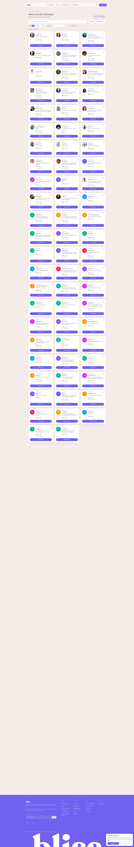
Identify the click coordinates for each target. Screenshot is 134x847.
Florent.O (64, 71)
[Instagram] (27, 823)
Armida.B (38, 358)
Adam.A (90, 179)
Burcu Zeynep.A (92, 321)
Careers (75, 813)
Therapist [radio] (38, 25)
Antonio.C (64, 303)
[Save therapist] (51, 33)
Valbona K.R (91, 393)
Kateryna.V (65, 233)
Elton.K (38, 233)
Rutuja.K (64, 286)
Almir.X (38, 393)
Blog (74, 811)
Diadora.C (90, 303)
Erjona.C (64, 215)
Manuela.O (38, 303)
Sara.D (37, 375)
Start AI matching (100, 16)
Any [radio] (33, 25)
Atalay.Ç (64, 375)
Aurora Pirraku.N (66, 269)
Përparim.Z (39, 108)
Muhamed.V (39, 90)
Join (54, 817)
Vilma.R (38, 53)
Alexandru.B (91, 375)
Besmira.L (91, 90)
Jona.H (64, 108)
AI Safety (88, 811)
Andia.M (64, 429)
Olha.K (64, 35)
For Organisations (65, 4)
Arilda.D (64, 412)
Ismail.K (90, 269)
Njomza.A (90, 108)
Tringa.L (90, 144)
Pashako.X (65, 127)
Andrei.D (38, 35)
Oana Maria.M (65, 340)
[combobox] (100, 21)
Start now (102, 4)
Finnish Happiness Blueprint (65, 814)
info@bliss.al (101, 803)
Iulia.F (63, 393)
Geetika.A (38, 215)
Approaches (76, 806)
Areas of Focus (76, 808)
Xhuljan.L (90, 286)
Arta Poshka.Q (39, 127)
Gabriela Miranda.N (41, 286)
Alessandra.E (91, 35)
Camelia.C (90, 161)
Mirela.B (64, 161)
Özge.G (90, 358)
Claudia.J (90, 412)
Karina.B (90, 196)
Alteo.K (64, 144)
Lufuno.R (90, 250)
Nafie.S (38, 412)
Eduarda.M (91, 53)
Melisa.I (90, 340)
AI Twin (57, 4)
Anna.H (38, 144)
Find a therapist (50, 4)
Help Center (88, 808)
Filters (92, 21)
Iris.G (89, 127)
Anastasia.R (39, 269)
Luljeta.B (38, 179)
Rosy (63, 196)
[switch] (71, 26)
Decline (125, 843)
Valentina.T (39, 321)
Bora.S (64, 321)
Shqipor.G (64, 250)
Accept (113, 843)
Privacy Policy (89, 806)
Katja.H (38, 250)
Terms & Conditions (90, 803)
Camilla (38, 429)
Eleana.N (64, 90)
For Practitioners (75, 4)
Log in (96, 4)
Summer (64, 53)
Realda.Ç (38, 196)
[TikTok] (30, 823)
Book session (41, 45)
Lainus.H (38, 71)
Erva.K (90, 233)
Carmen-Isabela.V (93, 215)
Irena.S (64, 179)
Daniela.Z (38, 340)
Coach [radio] (42, 25)
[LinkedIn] (33, 823)
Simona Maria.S (92, 71)
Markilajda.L (39, 161)
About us (75, 803)
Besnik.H (64, 358)
